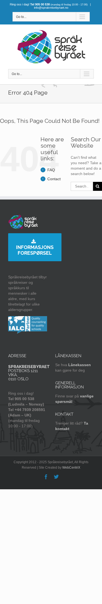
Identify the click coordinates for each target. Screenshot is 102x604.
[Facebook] (46, 476)
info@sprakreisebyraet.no (51, 7)
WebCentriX (71, 467)
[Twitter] (56, 476)
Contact (54, 179)
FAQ (51, 170)
